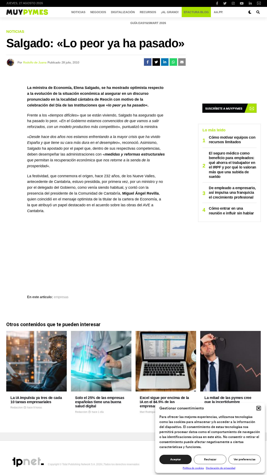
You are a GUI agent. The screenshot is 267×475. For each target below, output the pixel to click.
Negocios (98, 12)
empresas (61, 297)
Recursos (148, 12)
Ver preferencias (244, 459)
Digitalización (123, 12)
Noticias (78, 12)
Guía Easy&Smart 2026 (148, 23)
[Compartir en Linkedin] (165, 62)
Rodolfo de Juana (35, 62)
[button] (259, 408)
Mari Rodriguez (148, 411)
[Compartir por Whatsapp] (173, 62)
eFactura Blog (196, 12)
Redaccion (16, 407)
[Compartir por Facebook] (147, 62)
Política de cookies (193, 468)
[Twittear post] (156, 62)
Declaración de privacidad (220, 468)
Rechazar (210, 459)
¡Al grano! (170, 12)
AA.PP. (218, 12)
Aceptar (175, 459)
